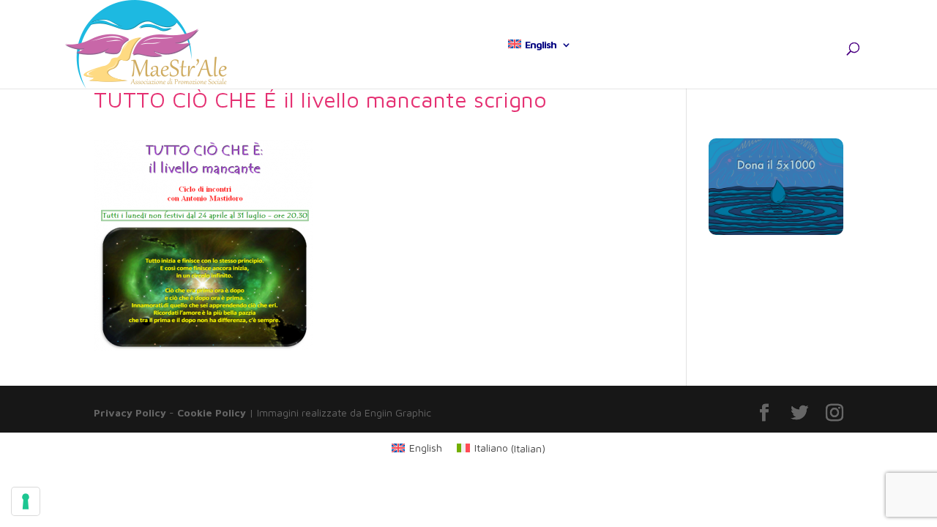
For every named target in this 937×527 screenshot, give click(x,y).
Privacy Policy (130, 412)
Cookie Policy (211, 412)
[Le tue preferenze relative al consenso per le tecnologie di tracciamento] (26, 501)
